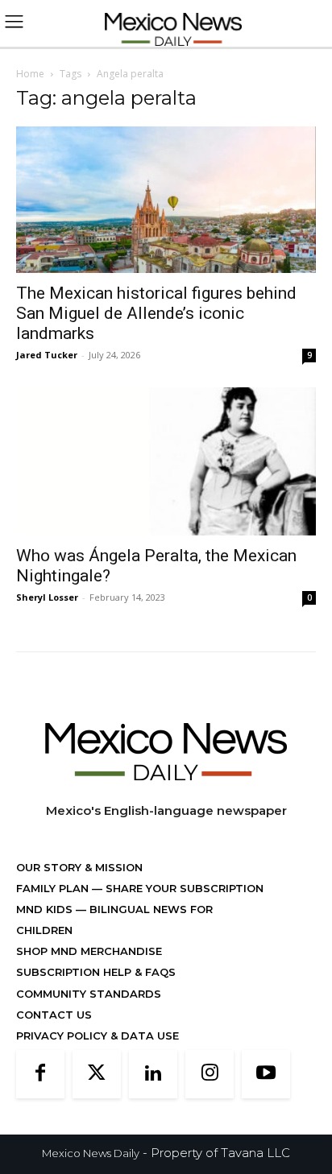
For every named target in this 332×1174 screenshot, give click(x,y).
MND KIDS (46, 909)
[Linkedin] (153, 1074)
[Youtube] (266, 1074)
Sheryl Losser (47, 597)
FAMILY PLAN (54, 888)
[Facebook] (40, 1074)
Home (30, 74)
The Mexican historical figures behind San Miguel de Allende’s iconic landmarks (156, 313)
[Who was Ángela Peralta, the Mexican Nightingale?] (166, 461)
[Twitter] (97, 1074)
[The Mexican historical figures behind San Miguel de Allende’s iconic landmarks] (166, 199)
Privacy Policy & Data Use (97, 1035)
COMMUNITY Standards (88, 993)
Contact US (54, 1014)
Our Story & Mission (79, 867)
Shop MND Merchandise (89, 951)
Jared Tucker (46, 355)
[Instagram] (209, 1074)
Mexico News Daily (90, 1153)
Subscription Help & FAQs (96, 971)
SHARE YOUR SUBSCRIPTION (183, 888)
